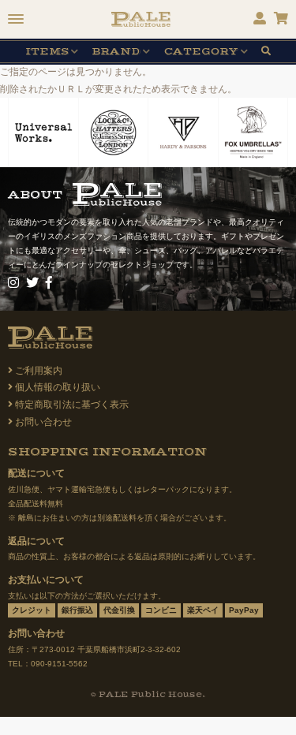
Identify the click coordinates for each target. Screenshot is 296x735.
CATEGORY (201, 52)
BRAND (116, 52)
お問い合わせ (43, 421)
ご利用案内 (38, 370)
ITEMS (47, 52)
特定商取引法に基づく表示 (72, 404)
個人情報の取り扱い (57, 387)
